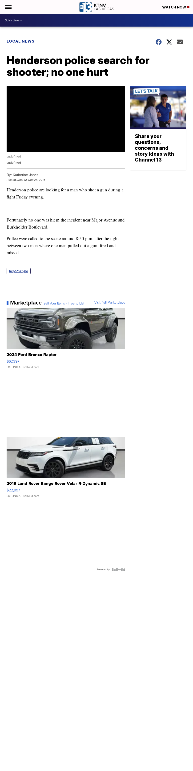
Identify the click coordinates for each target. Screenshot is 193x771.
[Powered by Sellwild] (118, 569)
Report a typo (18, 271)
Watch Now (174, 7)
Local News (21, 41)
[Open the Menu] (8, 7)
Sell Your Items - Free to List (64, 303)
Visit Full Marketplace (109, 302)
